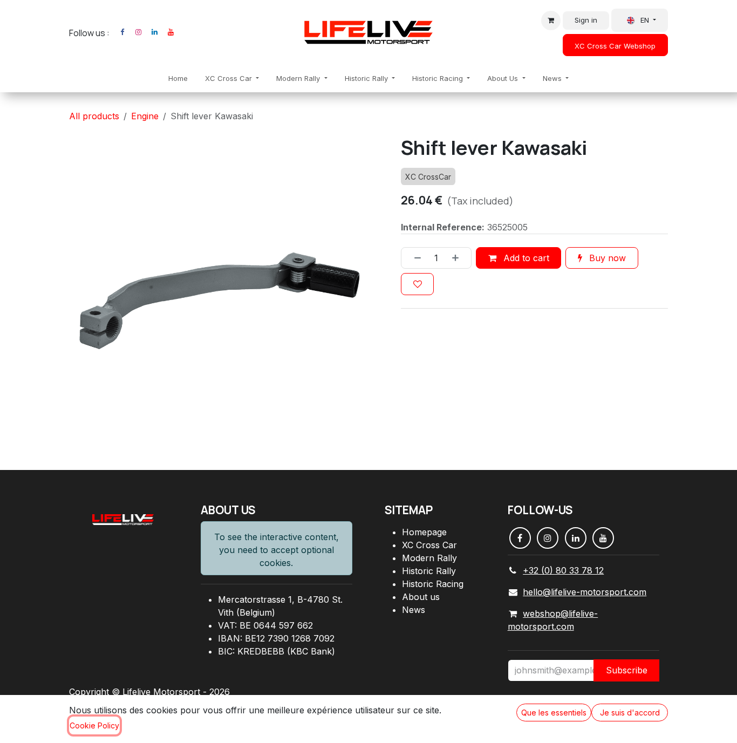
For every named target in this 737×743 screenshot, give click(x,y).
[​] (184, 32)
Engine (145, 116)
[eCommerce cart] (551, 20)
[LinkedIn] (154, 32)
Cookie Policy (94, 725)
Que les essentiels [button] (553, 712)
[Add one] (459, 258)
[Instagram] (138, 32)
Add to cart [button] (525, 258)
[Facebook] (122, 32)
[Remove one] (413, 258)
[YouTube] (170, 32)
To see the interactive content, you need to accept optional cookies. (276, 549)
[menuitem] (178, 79)
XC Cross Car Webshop (615, 46)
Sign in (586, 20)
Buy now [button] (606, 258)
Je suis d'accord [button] (630, 712)
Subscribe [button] (626, 670)
